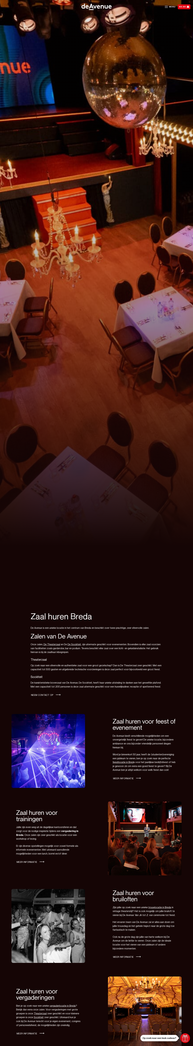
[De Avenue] (96, 7)
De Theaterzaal (52, 644)
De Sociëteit (74, 644)
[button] (170, 6)
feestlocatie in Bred (123, 762)
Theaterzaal (40, 1013)
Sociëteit (39, 1017)
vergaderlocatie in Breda (63, 1005)
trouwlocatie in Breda (159, 907)
